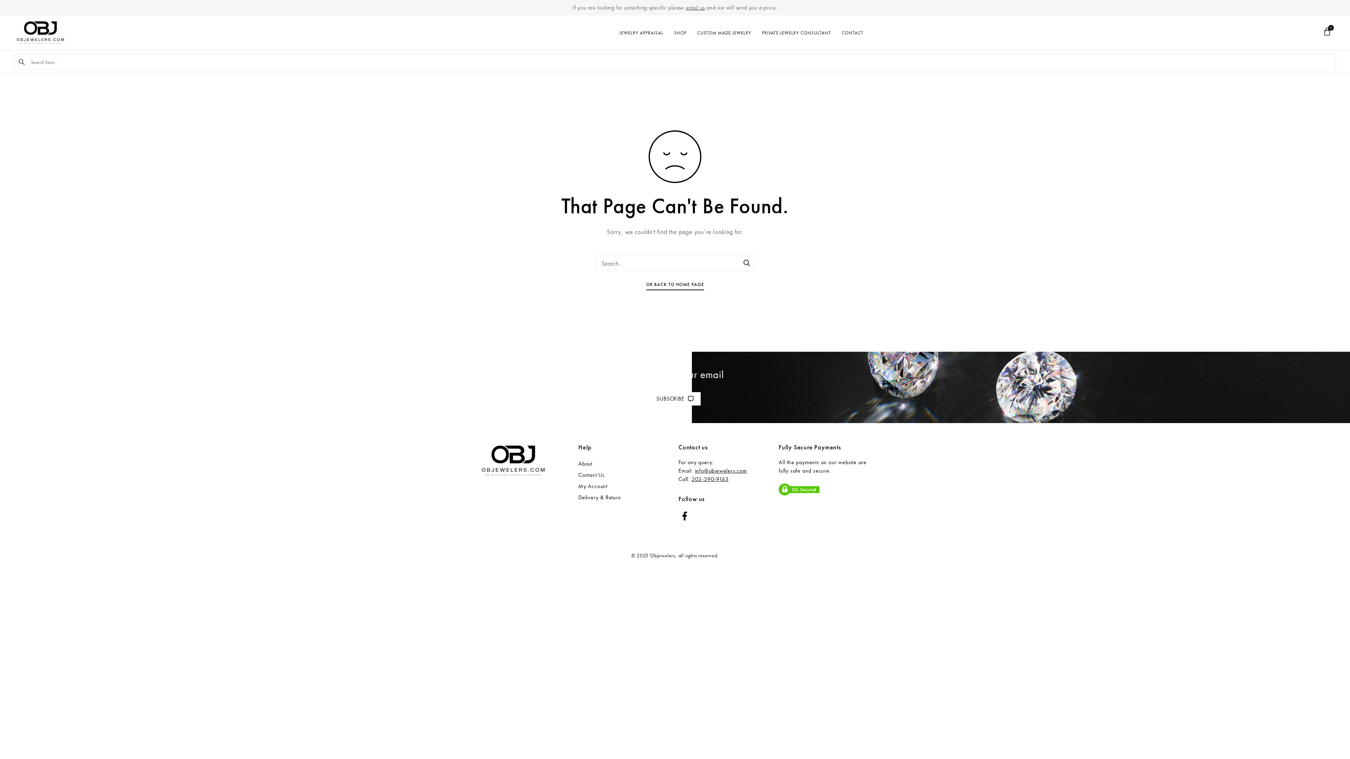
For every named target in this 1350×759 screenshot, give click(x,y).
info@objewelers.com (721, 470)
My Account (593, 486)
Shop (680, 33)
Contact (852, 33)
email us (695, 7)
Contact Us (591, 475)
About (585, 463)
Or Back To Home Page (675, 284)
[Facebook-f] (685, 516)
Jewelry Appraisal (641, 33)
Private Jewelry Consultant (796, 33)
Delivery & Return (599, 497)
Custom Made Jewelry (724, 33)
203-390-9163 (710, 479)
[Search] (747, 264)
